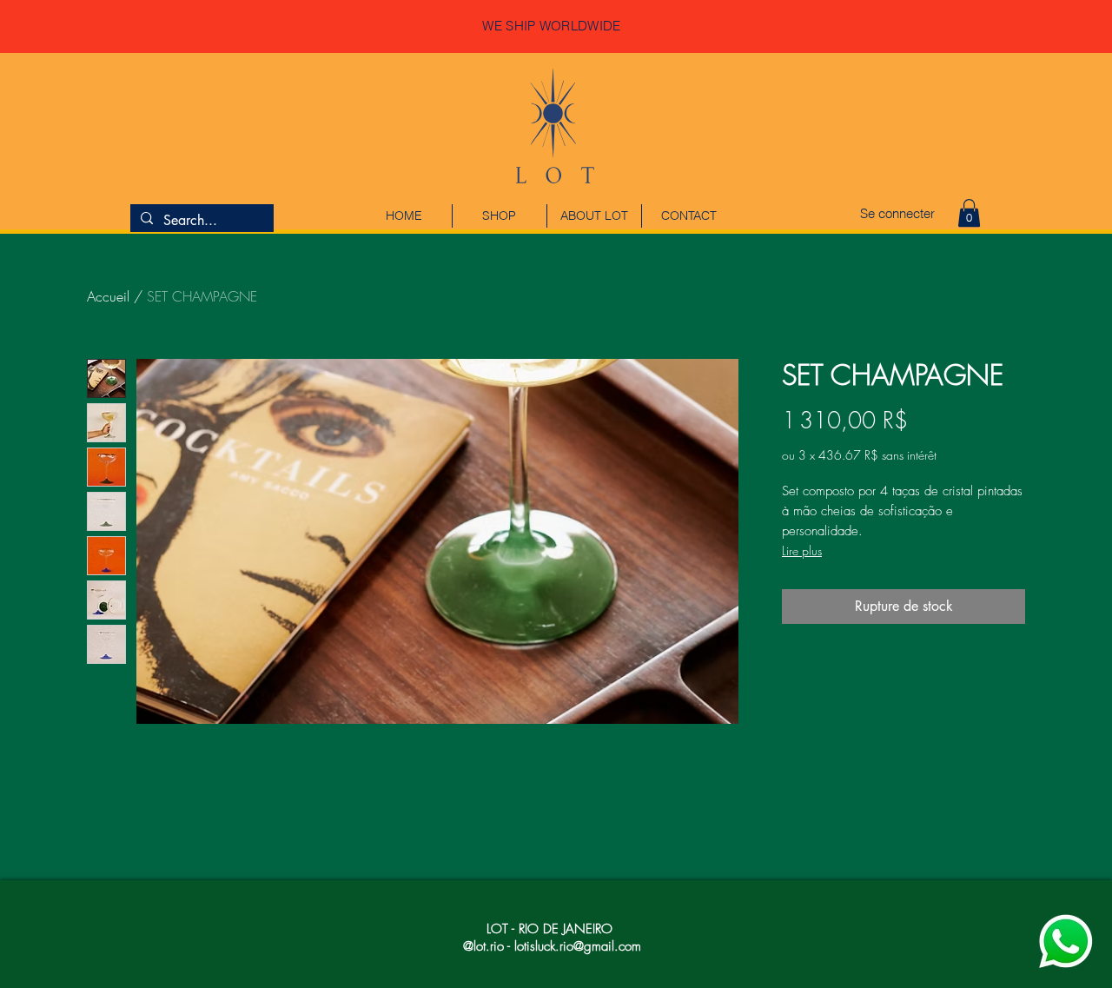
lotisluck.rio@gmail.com (577, 946)
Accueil (108, 296)
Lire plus (802, 550)
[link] (969, 213)
